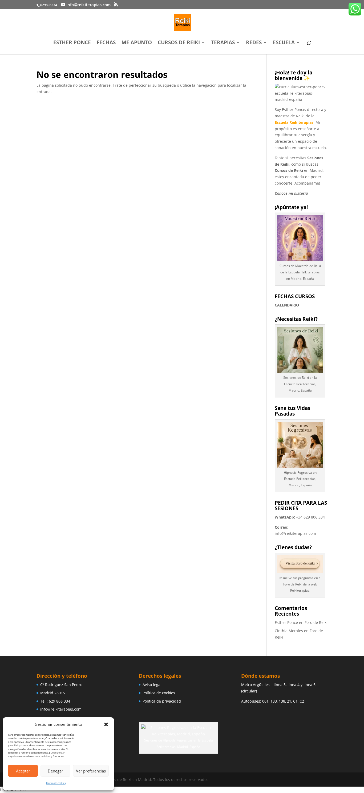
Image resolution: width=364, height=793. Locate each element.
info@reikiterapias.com (295, 533)
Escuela (284, 43)
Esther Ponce (72, 43)
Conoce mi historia (291, 193)
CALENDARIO (287, 305)
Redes (254, 43)
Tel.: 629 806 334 (55, 701)
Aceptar (23, 771)
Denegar (55, 771)
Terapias (223, 43)
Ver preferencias (91, 771)
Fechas (106, 43)
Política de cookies (56, 783)
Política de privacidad (162, 701)
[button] (106, 724)
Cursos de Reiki (179, 43)
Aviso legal (152, 684)
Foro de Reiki (316, 622)
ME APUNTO (137, 43)
